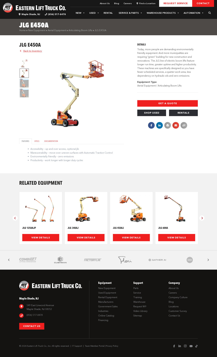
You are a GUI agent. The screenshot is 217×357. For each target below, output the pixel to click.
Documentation (51, 141)
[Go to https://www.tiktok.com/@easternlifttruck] (196, 346)
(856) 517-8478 (57, 14)
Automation (192, 13)
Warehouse (161, 13)
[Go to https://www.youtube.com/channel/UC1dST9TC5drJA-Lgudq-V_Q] (191, 346)
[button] (83, 13)
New (78, 13)
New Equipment (36, 30)
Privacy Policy (112, 346)
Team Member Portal (94, 346)
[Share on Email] (175, 125)
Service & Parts (129, 13)
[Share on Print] (167, 125)
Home (22, 30)
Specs (36, 141)
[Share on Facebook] (151, 125)
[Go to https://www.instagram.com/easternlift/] (185, 346)
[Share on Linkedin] (159, 125)
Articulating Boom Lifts (80, 30)
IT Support (77, 346)
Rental (108, 13)
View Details (40, 237)
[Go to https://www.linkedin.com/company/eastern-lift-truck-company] (179, 346)
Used (92, 13)
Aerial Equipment (57, 30)
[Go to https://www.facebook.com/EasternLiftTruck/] (174, 346)
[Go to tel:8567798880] (52, 315)
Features (25, 141)
